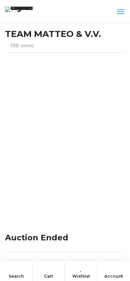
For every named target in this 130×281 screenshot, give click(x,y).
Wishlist (81, 276)
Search (16, 276)
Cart (48, 276)
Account (113, 276)
